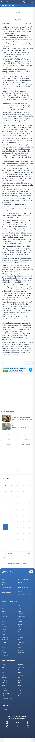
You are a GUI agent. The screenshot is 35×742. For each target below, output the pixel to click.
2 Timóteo (21, 667)
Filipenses (4, 690)
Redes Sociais (22, 585)
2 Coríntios (5, 683)
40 (29, 527)
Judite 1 (9, 444)
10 (29, 491)
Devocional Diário (6, 590)
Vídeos (20, 582)
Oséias (20, 624)
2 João (19, 688)
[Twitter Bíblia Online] (28, 726)
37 (11, 527)
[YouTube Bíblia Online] (17, 722)
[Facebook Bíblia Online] (7, 726)
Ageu (19, 647)
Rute (3, 624)
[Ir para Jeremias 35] (3, 363)
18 (17, 503)
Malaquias (21, 652)
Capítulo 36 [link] (18, 20)
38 (17, 527)
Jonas (19, 634)
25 (29, 509)
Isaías (19, 611)
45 (29, 533)
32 (11, 521)
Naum (19, 639)
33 (17, 521)
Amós (19, 629)
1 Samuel (4, 626)
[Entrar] (23, 1)
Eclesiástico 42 (26, 439)
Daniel (20, 621)
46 (5, 539)
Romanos (4, 677)
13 (17, 497)
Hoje (3, 579)
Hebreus (20, 675)
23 (17, 509)
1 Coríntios (5, 680)
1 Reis (3, 632)
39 (23, 527)
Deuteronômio (6, 616)
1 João (19, 685)
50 (29, 539)
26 (5, 515)
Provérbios (5, 655)
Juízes (3, 621)
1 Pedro (20, 680)
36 (9, 5)
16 (5, 503)
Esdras (4, 642)
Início (3, 577)
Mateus (4, 664)
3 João (19, 690)
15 (29, 497)
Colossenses (5, 693)
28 (17, 515)
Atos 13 (9, 434)
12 (11, 497)
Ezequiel (20, 619)
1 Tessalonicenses (7, 696)
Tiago (19, 677)
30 (29, 515)
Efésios (4, 688)
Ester (3, 647)
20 (29, 503)
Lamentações (21, 616)
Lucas (3, 670)
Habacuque (21, 642)
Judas (19, 693)
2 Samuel (4, 629)
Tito (19, 670)
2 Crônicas (5, 639)
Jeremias (20, 613)
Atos (3, 675)
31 (5, 521)
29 (23, 515)
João (3, 672)
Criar (25, 23)
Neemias (4, 645)
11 (5, 497)
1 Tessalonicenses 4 (26, 444)
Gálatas (4, 685)
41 (5, 533)
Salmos (4, 652)
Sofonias (20, 645)
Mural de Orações (23, 579)
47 (11, 539)
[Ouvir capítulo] (32, 5)
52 (11, 545)
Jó (2, 650)
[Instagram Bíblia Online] (7, 722)
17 (11, 503)
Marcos (4, 667)
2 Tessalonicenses (7, 698)
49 (23, 539)
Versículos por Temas (24, 577)
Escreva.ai (4, 709)
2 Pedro (20, 683)
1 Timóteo (21, 664)
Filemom (20, 672)
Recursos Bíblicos (6, 592)
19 (23, 503)
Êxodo (3, 608)
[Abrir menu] (32, 1)
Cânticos (20, 608)
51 (5, 545)
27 (11, 515)
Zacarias (20, 650)
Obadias (20, 632)
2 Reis (3, 634)
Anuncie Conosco (23, 587)
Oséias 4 (9, 439)
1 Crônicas (5, 637)
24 (23, 509)
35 (29, 521)
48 (17, 539)
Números (4, 613)
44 (23, 533)
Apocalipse (21, 696)
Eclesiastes (21, 606)
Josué (3, 619)
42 (11, 533)
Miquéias (20, 637)
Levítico (4, 611)
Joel (19, 626)
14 (23, 497)
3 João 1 (26, 434)
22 (11, 509)
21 (5, 509)
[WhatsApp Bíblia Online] (28, 722)
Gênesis (4, 606)
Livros (5, 20)
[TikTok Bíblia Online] (17, 726)
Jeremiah (11, 20)
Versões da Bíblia (6, 587)
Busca (3, 585)
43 (17, 533)
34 (23, 521)
